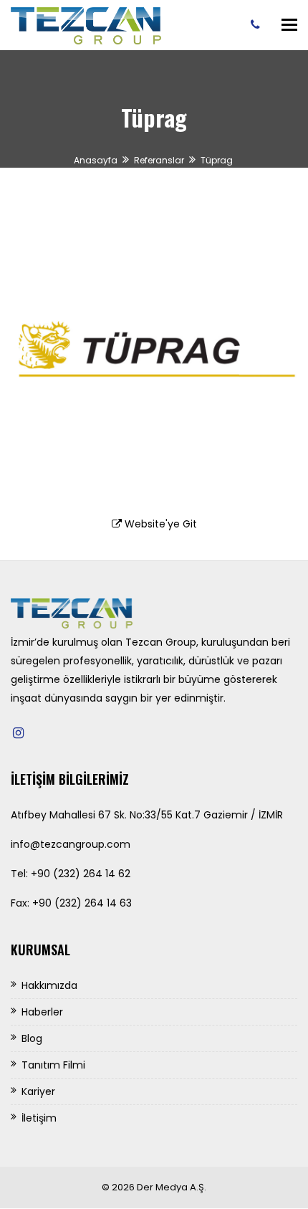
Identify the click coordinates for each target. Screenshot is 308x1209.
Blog (31, 1038)
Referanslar (159, 160)
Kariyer (38, 1091)
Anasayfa (95, 160)
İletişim (39, 1118)
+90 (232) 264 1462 (259, 24)
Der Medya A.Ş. (171, 1187)
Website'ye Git (159, 524)
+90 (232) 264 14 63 (82, 903)
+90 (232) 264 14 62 (80, 873)
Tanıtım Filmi (53, 1065)
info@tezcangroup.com (70, 844)
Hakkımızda (49, 985)
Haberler (42, 1012)
